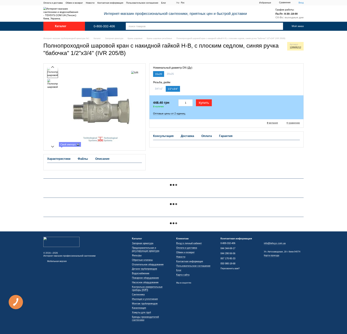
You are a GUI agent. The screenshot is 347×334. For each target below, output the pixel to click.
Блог (163, 3)
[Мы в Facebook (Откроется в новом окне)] (171, 2)
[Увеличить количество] (191, 103)
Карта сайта (182, 274)
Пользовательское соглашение (142, 3)
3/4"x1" (159, 88)
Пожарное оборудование (145, 277)
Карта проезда (271, 255)
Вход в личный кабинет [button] (189, 243)
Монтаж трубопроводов (145, 303)
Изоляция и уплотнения (145, 299)
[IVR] (134, 72)
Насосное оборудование (145, 282)
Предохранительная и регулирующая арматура (145, 249)
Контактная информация (110, 3)
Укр (177, 3)
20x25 (170, 73)
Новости (90, 3)
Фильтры (137, 255)
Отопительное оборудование (148, 264)
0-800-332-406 (104, 26)
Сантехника (138, 294)
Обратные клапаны (142, 260)
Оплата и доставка (53, 3)
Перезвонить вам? (230, 268)
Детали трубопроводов (144, 268)
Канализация (139, 307)
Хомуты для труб (141, 312)
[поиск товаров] (275, 26)
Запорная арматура (142, 243)
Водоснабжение (140, 273)
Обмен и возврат (74, 3)
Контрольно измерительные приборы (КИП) (147, 288)
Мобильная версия (57, 261)
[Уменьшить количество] (181, 103)
